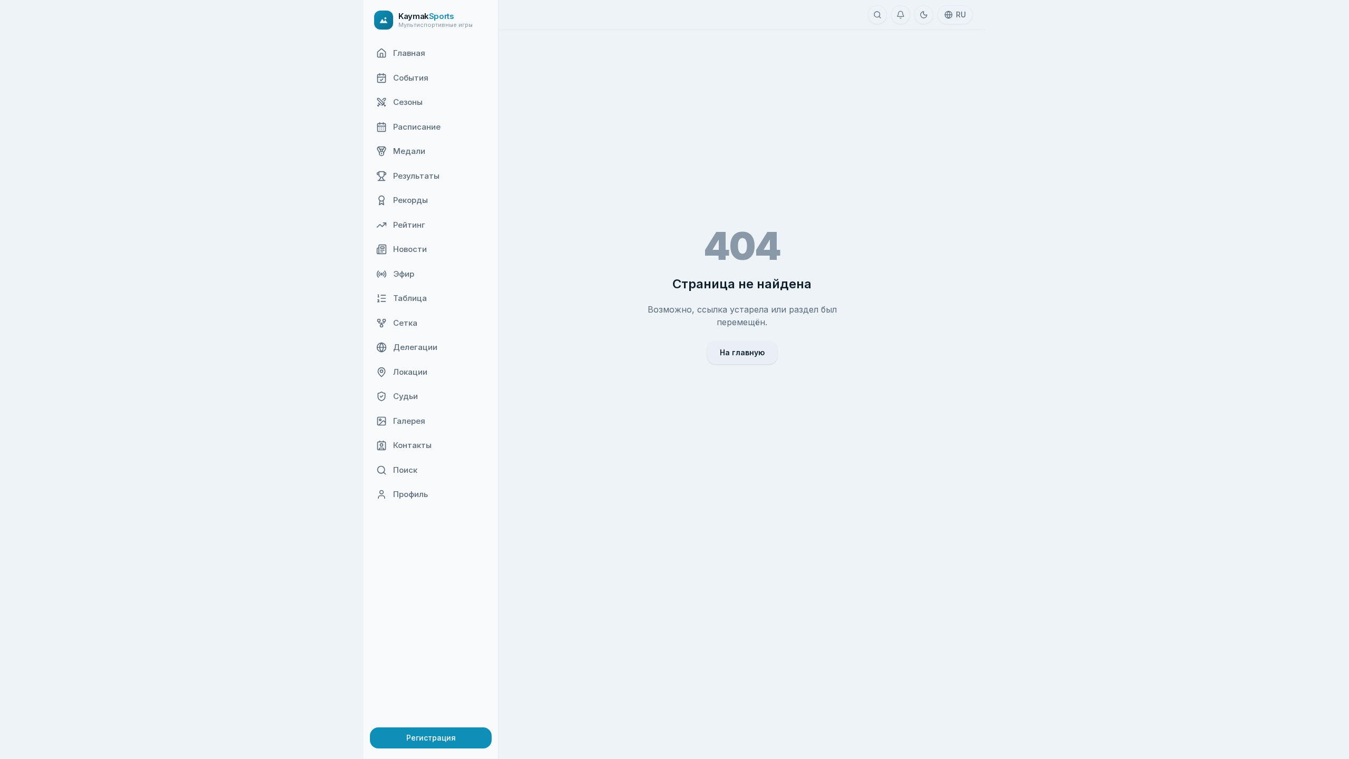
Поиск (405, 470)
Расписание (417, 127)
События (410, 78)
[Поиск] (877, 14)
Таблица (410, 298)
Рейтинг (409, 225)
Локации (410, 372)
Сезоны (408, 102)
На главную (742, 352)
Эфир (403, 274)
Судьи (405, 396)
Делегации (415, 347)
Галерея (409, 421)
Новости (410, 249)
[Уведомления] (900, 14)
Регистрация (431, 737)
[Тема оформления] (923, 14)
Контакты (412, 445)
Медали (409, 151)
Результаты (416, 176)
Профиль (410, 494)
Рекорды (410, 200)
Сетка (405, 323)
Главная (409, 53)
